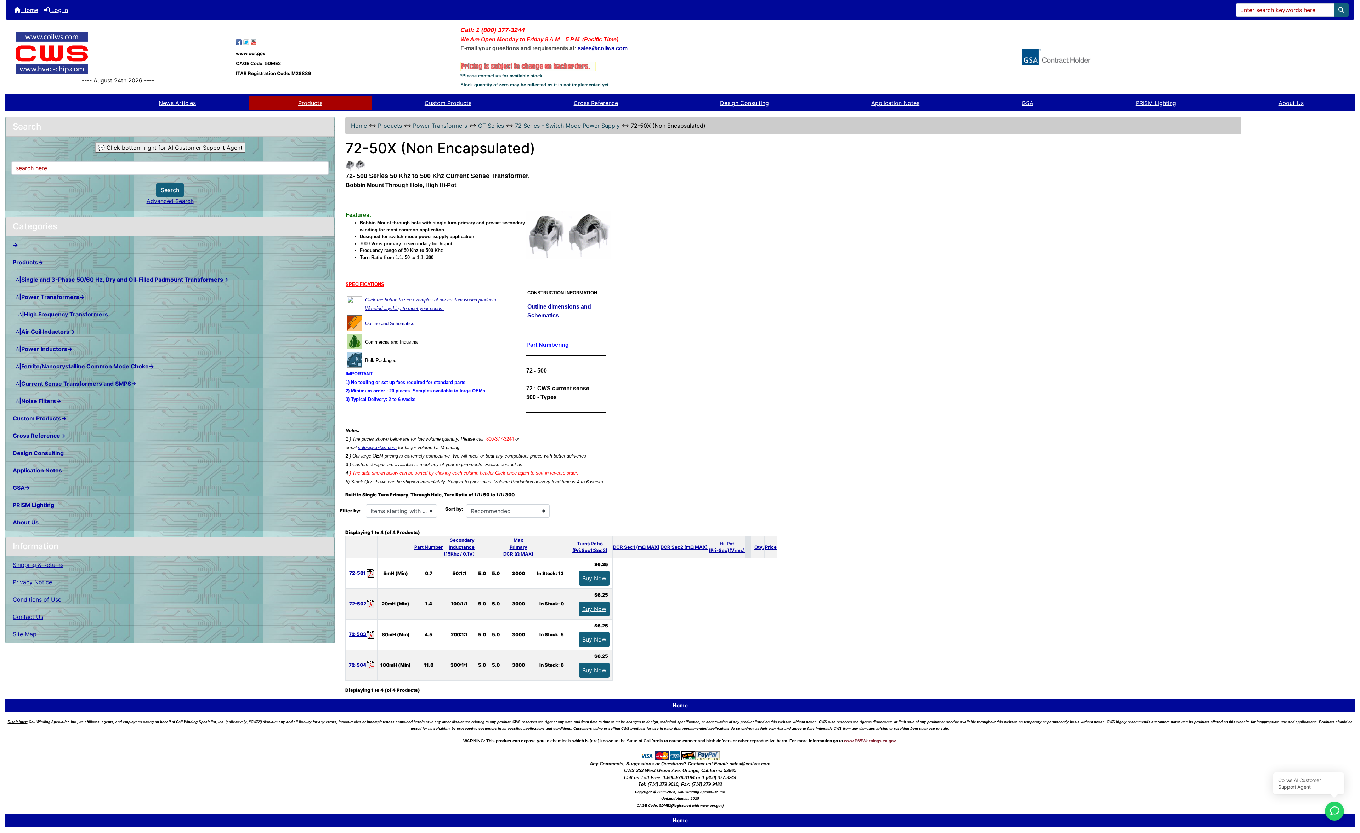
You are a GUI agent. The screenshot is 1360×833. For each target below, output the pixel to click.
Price (771, 547)
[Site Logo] (118, 53)
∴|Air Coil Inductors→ (44, 331)
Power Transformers (440, 125)
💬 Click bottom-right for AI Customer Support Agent (170, 147)
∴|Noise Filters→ (37, 400)
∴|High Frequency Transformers (60, 314)
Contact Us (28, 616)
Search (170, 190)
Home (29, 9)
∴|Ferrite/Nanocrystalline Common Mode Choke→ (83, 366)
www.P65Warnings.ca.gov (870, 741)
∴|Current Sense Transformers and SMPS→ (74, 383)
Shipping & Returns (38, 564)
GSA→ (21, 487)
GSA (1027, 103)
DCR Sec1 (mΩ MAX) (636, 547)
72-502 (358, 604)
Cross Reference (596, 103)
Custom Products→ (40, 418)
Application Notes (895, 103)
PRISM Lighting (1156, 103)
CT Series (491, 125)
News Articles (177, 103)
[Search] (1341, 10)
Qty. (759, 547)
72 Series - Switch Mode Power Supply (567, 125)
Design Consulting (744, 103)
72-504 (358, 665)
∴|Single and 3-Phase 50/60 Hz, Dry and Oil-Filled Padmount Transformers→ (120, 279)
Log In (59, 9)
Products (310, 103)
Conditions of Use (37, 599)
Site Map (24, 634)
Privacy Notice (32, 582)
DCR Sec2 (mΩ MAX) (684, 547)
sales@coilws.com (377, 447)
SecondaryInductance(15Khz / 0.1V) (459, 547)
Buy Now (594, 578)
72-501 (358, 573)
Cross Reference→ (39, 435)
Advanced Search (170, 201)
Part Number (428, 547)
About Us (1291, 103)
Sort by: (454, 509)
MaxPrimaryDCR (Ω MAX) (518, 547)
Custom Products (448, 103)
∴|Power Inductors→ (43, 348)
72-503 (358, 634)
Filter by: (350, 510)
